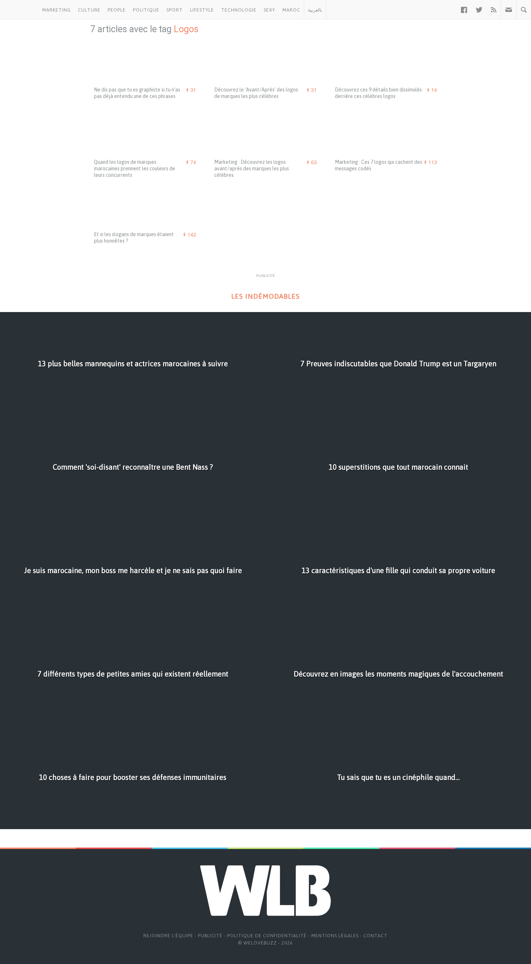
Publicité (210, 935)
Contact (375, 935)
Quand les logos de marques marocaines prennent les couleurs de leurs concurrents (134, 168)
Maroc (291, 10)
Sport (175, 10)
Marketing (56, 10)
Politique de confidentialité (267, 935)
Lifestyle (202, 10)
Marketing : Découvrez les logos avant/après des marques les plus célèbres (251, 168)
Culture (89, 10)
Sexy (269, 10)
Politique (146, 10)
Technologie (238, 10)
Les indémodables (265, 296)
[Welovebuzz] (19, 9)
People (117, 10)
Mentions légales (335, 935)
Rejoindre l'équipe (168, 935)
